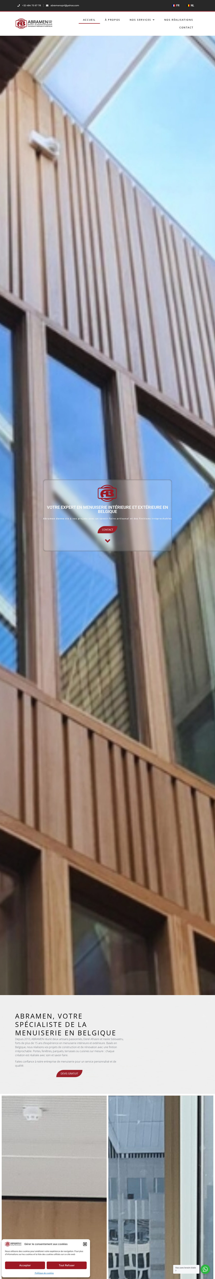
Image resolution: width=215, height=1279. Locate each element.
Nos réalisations (178, 19)
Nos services (140, 19)
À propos (112, 19)
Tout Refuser (67, 1265)
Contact (186, 27)
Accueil (89, 19)
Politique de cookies (44, 1273)
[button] (85, 1244)
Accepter (25, 1265)
